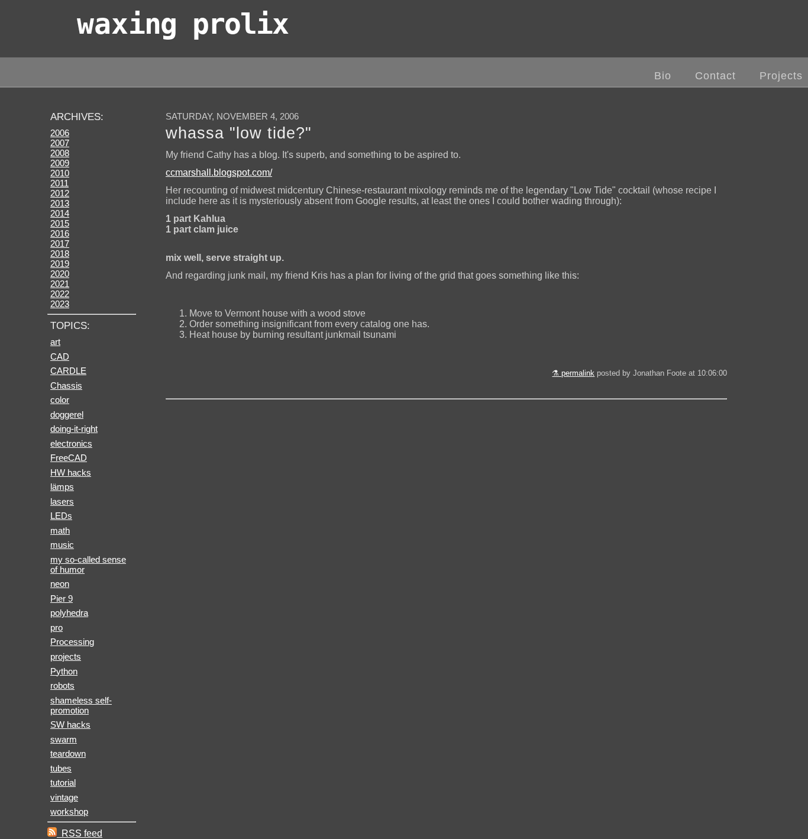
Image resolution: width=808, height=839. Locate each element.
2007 (59, 143)
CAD (59, 356)
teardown (68, 753)
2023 (59, 304)
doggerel (66, 414)
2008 (59, 153)
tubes (61, 768)
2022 (59, 294)
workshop (69, 811)
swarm (63, 739)
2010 (59, 173)
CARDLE (68, 371)
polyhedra (69, 613)
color (59, 400)
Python (63, 671)
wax (182, 23)
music (62, 545)
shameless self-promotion (81, 705)
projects (65, 656)
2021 (59, 284)
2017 (59, 243)
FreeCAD (68, 458)
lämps (62, 487)
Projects (781, 76)
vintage (64, 797)
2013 (59, 203)
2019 (59, 264)
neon (59, 584)
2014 (59, 213)
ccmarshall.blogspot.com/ (219, 172)
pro (56, 627)
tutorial (63, 782)
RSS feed (79, 833)
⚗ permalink (573, 373)
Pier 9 (61, 598)
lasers (62, 501)
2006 (59, 133)
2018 (59, 254)
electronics (71, 443)
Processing (72, 642)
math (60, 530)
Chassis (66, 385)
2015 (59, 223)
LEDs (61, 516)
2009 (59, 163)
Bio (662, 76)
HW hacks (70, 472)
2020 (59, 274)
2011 (59, 183)
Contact (715, 76)
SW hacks (70, 724)
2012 (59, 193)
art (55, 342)
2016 (59, 233)
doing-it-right (74, 429)
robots (62, 685)
